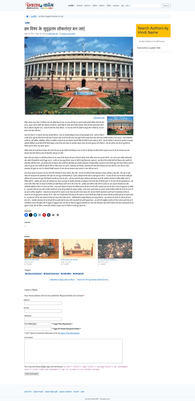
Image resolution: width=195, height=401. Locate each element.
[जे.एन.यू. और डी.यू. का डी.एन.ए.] (115, 249)
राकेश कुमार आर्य (53, 34)
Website (27, 315)
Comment (28, 337)
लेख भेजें (76, 391)
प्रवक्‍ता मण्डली (38, 391)
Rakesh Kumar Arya (52, 274)
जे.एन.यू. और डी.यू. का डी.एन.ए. (107, 260)
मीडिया (95, 5)
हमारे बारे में (27, 391)
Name (26, 300)
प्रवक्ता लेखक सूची (51, 391)
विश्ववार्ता (79, 5)
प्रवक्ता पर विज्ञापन (65, 391)
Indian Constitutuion (34, 274)
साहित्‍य (101, 5)
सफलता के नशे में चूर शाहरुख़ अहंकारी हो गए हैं (92, 279)
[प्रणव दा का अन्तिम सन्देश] (41, 249)
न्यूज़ (122, 5)
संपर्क (82, 391)
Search (166, 5)
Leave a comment (68, 34)
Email (26, 308)
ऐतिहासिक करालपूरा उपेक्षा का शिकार (63, 279)
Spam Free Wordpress (70, 333)
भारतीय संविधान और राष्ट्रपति (69, 260)
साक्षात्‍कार (116, 5)
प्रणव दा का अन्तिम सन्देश (31, 260)
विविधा (109, 5)
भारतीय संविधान (67, 274)
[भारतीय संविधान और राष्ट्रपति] (78, 249)
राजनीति (70, 5)
